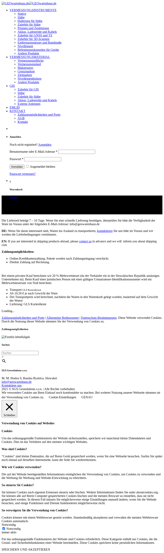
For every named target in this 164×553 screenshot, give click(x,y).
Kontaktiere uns (12, 385)
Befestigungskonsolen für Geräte (38, 49)
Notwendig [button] (9, 524)
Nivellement (25, 46)
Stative (22, 13)
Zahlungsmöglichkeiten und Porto (39, 114)
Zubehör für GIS (28, 89)
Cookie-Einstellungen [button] (62, 397)
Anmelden (44, 144)
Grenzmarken (26, 71)
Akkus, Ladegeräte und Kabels (37, 31)
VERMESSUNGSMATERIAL (30, 57)
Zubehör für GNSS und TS (35, 35)
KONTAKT (17, 111)
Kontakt (23, 121)
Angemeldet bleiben (42, 166)
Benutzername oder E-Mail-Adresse (33, 151)
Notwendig (13, 528)
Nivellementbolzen (29, 78)
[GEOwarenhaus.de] (29, 3)
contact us (85, 241)
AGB (21, 118)
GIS (12, 85)
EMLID (15, 107)
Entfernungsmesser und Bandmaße (40, 42)
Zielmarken (25, 75)
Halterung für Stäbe (30, 21)
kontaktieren (105, 231)
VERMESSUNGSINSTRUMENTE (33, 10)
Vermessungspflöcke (31, 60)
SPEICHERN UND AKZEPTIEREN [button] (26, 549)
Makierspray (25, 67)
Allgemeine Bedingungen (62, 317)
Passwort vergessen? (23, 174)
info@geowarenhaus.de (17, 381)
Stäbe (21, 17)
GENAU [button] (87, 397)
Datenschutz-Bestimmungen (99, 317)
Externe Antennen (29, 103)
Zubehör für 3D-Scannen (33, 39)
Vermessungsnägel (29, 64)
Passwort (16, 159)
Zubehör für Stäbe (29, 24)
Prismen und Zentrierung (33, 28)
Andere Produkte (28, 53)
